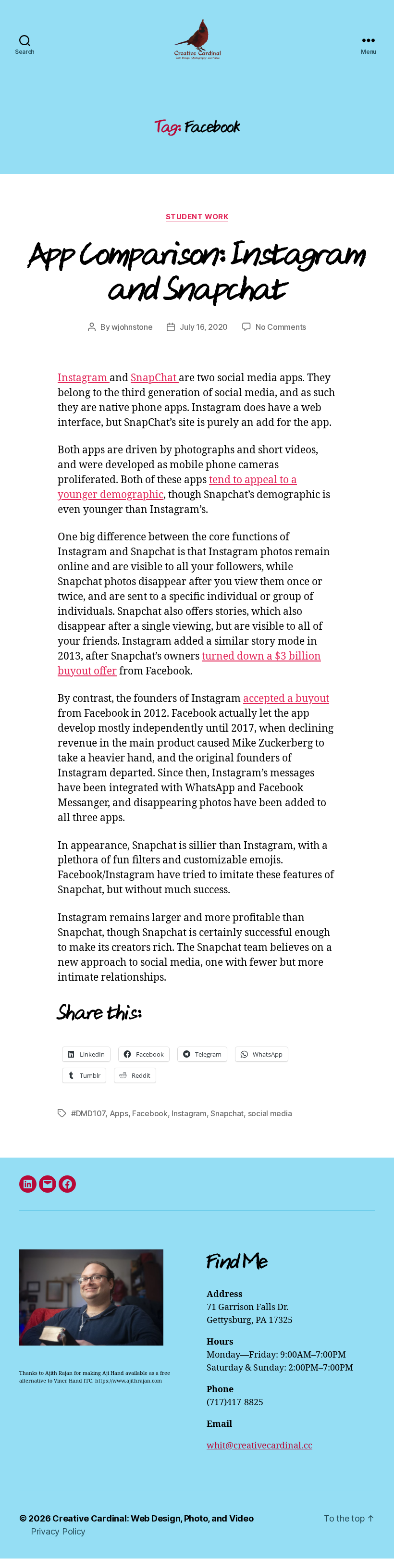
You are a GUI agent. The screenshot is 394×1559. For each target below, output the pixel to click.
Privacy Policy (58, 1531)
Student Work (197, 216)
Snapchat (227, 1113)
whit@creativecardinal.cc (259, 1445)
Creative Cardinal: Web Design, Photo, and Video (152, 1518)
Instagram (84, 378)
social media (270, 1113)
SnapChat (155, 378)
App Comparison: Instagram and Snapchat (197, 271)
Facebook (150, 1113)
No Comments (281, 327)
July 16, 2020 (204, 327)
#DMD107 (88, 1113)
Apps (119, 1113)
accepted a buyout (286, 698)
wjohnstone (131, 327)
